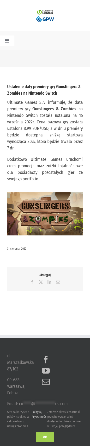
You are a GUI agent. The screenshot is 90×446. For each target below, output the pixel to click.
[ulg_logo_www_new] (45, 12)
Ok (45, 437)
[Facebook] (46, 359)
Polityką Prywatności (39, 414)
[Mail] (46, 382)
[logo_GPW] (45, 16)
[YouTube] (46, 371)
